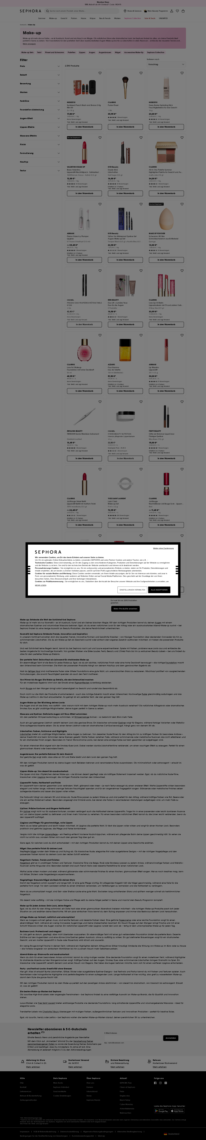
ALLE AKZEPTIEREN (159, 590)
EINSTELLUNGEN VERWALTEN (132, 590)
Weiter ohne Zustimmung (163, 548)
